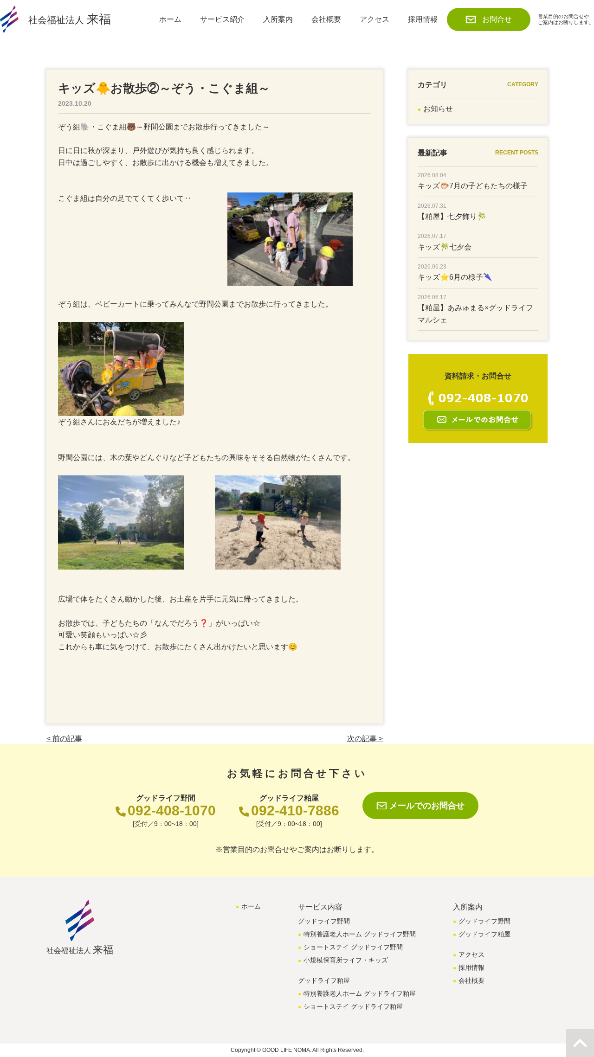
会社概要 (326, 19)
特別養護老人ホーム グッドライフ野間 (359, 934)
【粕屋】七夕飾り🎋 (452, 216)
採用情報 (423, 19)
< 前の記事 (64, 739)
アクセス (374, 19)
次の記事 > (365, 739)
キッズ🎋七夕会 (444, 247)
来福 (69, 19)
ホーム (170, 19)
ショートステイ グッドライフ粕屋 (353, 1006)
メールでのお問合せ (427, 805)
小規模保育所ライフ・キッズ (345, 960)
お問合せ (497, 19)
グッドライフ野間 (484, 921)
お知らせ (438, 109)
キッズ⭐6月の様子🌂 (455, 277)
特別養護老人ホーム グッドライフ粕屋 (359, 993)
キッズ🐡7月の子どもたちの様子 (473, 186)
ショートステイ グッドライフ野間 (353, 947)
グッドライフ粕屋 (484, 934)
